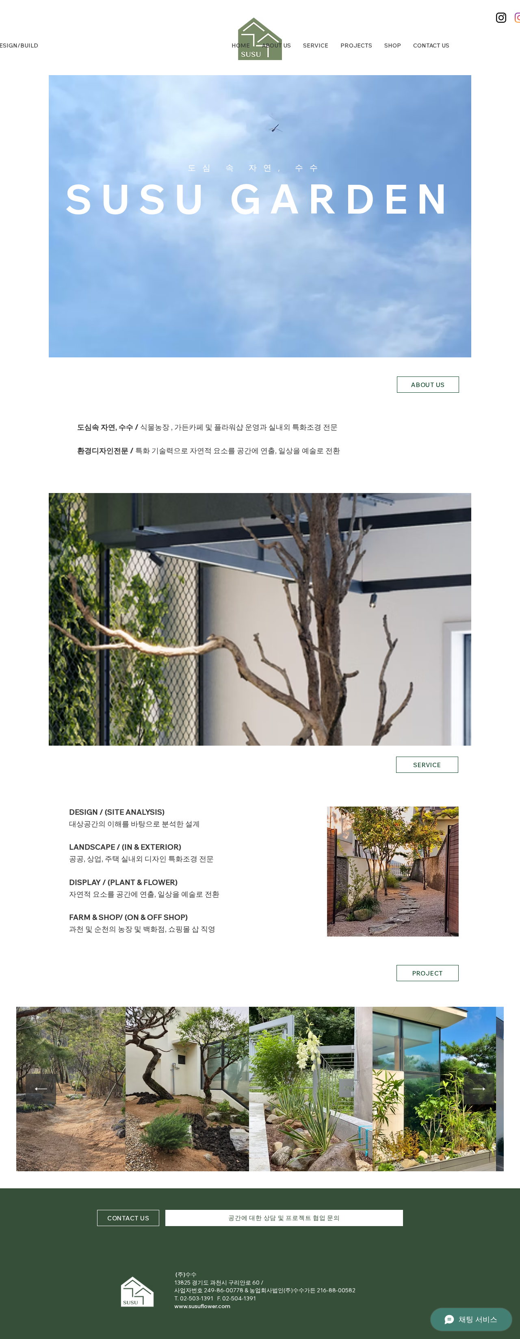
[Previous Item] (41, 1089)
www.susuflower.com (202, 1306)
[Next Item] (479, 1089)
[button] (393, 872)
